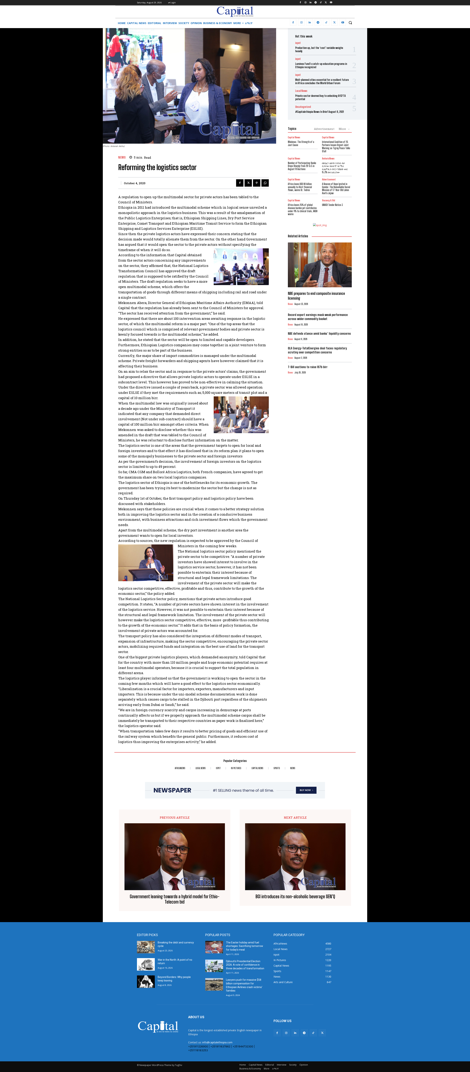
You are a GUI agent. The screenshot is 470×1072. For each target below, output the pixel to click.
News (122, 157)
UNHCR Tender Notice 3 (332, 204)
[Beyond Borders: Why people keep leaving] (146, 981)
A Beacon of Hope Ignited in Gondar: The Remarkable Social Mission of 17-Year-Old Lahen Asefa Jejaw (336, 188)
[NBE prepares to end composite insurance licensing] (320, 264)
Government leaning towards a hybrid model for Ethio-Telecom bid (174, 899)
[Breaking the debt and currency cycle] (146, 947)
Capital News (294, 137)
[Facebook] (300, 3)
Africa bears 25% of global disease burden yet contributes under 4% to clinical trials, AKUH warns (302, 209)
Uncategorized (303, 106)
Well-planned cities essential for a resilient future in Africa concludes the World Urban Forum (322, 81)
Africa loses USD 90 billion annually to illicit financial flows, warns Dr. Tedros (300, 187)
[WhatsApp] (265, 183)
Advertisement (324, 129)
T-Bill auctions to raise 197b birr (308, 367)
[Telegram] (316, 3)
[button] (350, 22)
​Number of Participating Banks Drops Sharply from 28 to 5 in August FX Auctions (302, 166)
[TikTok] (321, 3)
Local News (301, 90)
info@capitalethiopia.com (217, 1042)
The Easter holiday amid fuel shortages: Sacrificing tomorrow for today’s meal (244, 946)
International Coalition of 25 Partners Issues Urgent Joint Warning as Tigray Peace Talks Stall (336, 146)
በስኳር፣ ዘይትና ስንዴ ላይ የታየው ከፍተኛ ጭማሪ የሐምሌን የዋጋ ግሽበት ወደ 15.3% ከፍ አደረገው (335, 167)
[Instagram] (305, 3)
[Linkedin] (310, 3)
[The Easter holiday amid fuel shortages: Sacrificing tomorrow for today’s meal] (214, 947)
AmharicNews (328, 158)
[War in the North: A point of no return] (146, 964)
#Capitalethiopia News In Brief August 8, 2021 (319, 111)
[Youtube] (331, 3)
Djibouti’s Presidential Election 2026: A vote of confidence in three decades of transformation (245, 965)
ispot (298, 43)
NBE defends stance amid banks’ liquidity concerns (319, 333)
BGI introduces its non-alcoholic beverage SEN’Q (295, 896)
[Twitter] (326, 3)
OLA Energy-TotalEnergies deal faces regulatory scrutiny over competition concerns (317, 350)
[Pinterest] (256, 183)
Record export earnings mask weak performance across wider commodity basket (318, 317)
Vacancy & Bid (328, 200)
